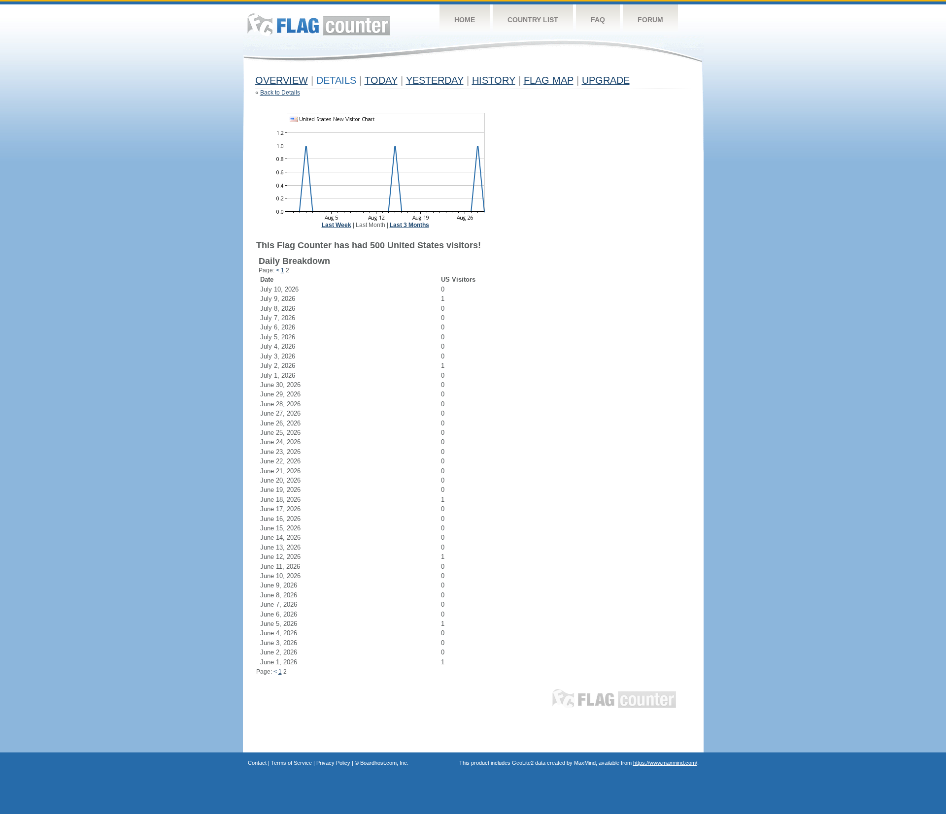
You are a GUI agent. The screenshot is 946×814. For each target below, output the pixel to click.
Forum (650, 20)
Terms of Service (291, 763)
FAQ (598, 20)
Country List (532, 20)
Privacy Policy (333, 763)
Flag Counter (318, 24)
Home (464, 20)
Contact (257, 763)
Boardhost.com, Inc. (384, 763)
